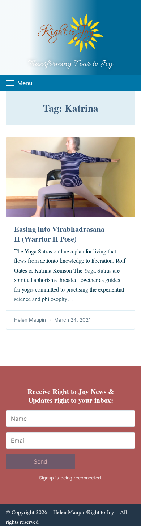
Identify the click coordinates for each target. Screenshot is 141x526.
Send (40, 461)
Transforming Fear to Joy (70, 64)
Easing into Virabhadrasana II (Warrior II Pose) (59, 234)
